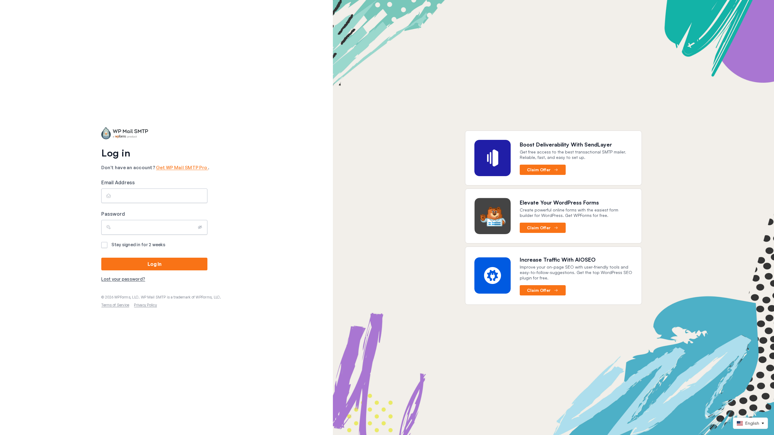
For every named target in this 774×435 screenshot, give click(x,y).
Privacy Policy (145, 305)
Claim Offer (539, 169)
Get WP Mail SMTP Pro (182, 167)
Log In (154, 264)
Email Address (118, 182)
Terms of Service (115, 305)
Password (113, 214)
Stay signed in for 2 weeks (138, 244)
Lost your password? (123, 279)
